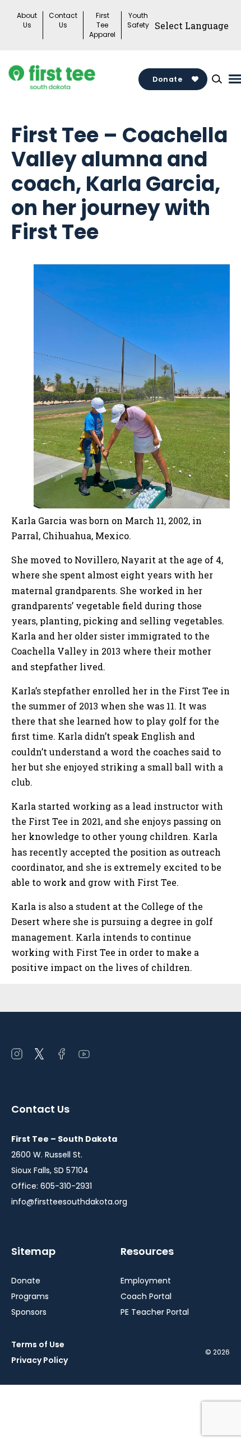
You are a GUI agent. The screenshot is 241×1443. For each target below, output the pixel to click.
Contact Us (63, 20)
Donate (167, 79)
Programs (30, 1296)
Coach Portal (146, 1296)
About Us (27, 20)
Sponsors (29, 1312)
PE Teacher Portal (155, 1312)
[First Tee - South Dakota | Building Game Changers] (73, 79)
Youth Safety (138, 20)
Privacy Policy (39, 1360)
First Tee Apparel (102, 25)
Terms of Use (37, 1344)
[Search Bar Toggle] (216, 79)
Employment (146, 1280)
